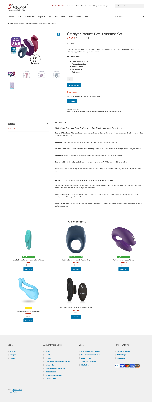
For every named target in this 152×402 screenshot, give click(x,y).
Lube (63, 17)
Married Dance (17, 390)
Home (11, 23)
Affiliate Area (121, 358)
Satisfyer (97, 49)
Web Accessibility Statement (90, 351)
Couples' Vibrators (31, 23)
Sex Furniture (30, 17)
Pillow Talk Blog (51, 378)
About (77, 6)
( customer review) (82, 38)
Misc (86, 17)
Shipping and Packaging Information (58, 361)
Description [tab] (11, 124)
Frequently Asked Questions (55, 368)
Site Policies (85, 365)
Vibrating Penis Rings (114, 111)
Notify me (72, 101)
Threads (12, 358)
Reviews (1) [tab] (11, 129)
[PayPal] (129, 366)
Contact (83, 6)
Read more (28, 269)
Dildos (56, 17)
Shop (16, 23)
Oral (49, 17)
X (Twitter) (13, 351)
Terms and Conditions (88, 361)
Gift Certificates (51, 372)
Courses (79, 17)
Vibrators (11, 17)
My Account (69, 6)
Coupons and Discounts (54, 375)
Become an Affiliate (123, 351)
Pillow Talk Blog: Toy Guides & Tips (98, 6)
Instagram (13, 355)
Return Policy (50, 365)
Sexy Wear (41, 17)
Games (70, 17)
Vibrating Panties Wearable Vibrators (97, 111)
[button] (58, 34)
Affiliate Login (121, 355)
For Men (19, 17)
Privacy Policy (86, 358)
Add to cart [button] (76, 269)
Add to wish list (74, 85)
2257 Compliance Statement (90, 355)
